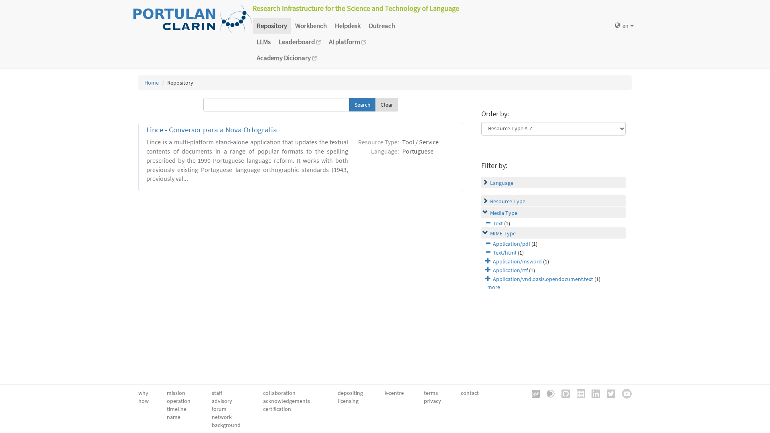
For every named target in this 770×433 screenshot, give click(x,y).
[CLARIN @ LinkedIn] (593, 393)
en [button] (626, 25)
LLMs (264, 41)
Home (151, 82)
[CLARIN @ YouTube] (624, 393)
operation (178, 401)
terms (431, 393)
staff (217, 393)
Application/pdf (511, 243)
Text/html (505, 252)
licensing (348, 401)
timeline (176, 409)
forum (219, 409)
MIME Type (503, 233)
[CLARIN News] (578, 393)
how (143, 401)
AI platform (345, 41)
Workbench (311, 25)
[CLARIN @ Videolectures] (548, 393)
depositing (350, 393)
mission (176, 393)
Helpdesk (348, 25)
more (493, 287)
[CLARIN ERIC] (533, 393)
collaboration (279, 393)
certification (277, 409)
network (222, 417)
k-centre (394, 393)
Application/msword (517, 261)
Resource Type (507, 201)
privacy (432, 401)
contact (470, 393)
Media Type (503, 212)
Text (498, 223)
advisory (222, 401)
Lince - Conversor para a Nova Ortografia (211, 129)
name (173, 417)
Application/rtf (510, 270)
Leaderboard (297, 41)
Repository (272, 25)
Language (501, 182)
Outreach (382, 25)
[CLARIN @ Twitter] (608, 393)
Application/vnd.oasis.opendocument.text (543, 279)
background (226, 425)
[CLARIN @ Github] (563, 393)
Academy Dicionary (284, 57)
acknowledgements (286, 401)
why (143, 393)
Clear (387, 104)
